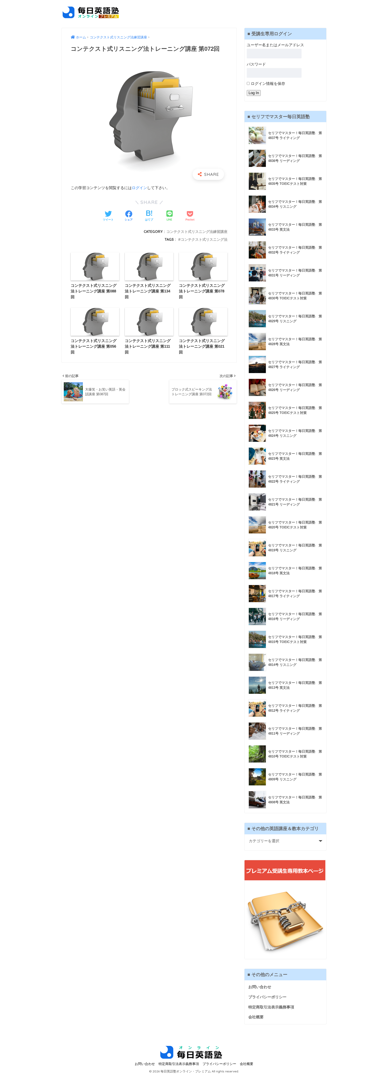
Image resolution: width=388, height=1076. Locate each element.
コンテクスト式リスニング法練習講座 (196, 231)
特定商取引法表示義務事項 (271, 1007)
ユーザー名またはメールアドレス (275, 45)
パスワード (256, 64)
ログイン (139, 188)
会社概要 (256, 1017)
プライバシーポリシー (267, 997)
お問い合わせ (259, 987)
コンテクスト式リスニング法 (204, 239)
